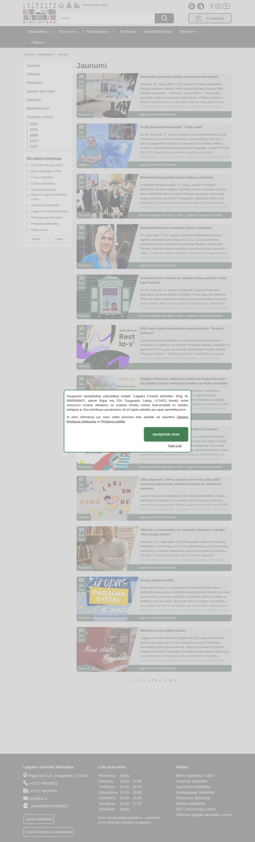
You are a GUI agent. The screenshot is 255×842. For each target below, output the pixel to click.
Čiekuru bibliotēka (43, 183)
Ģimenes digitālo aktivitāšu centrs (49, 197)
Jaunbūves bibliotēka (45, 205)
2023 (34, 141)
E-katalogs (215, 18)
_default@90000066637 (49, 806)
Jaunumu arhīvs (39, 117)
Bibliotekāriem (37, 108)
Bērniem (186, 31)
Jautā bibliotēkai (38, 819)
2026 (34, 124)
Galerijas (33, 100)
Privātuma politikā (113, 421)
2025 (34, 130)
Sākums (28, 54)
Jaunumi (63, 54)
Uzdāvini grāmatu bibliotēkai (48, 832)
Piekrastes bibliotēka (45, 223)
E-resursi (127, 31)
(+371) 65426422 (43, 783)
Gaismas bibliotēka (43, 189)
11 (165, 680)
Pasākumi (34, 83)
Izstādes (33, 74)
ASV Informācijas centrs (47, 165)
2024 (34, 135)
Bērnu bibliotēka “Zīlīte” (195, 776)
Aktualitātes (36, 31)
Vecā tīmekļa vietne (95, 5)
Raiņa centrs (39, 229)
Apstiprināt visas (166, 434)
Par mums (66, 31)
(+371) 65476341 (43, 791)
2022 (34, 146)
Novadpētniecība (158, 31)
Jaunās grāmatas (40, 91)
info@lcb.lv (38, 798)
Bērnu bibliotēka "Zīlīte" (46, 171)
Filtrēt (59, 239)
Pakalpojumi (97, 31)
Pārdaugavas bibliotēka (46, 217)
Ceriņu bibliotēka (42, 177)
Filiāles (37, 42)
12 (170, 680)
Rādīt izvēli (175, 445)
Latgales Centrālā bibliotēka (49, 211)
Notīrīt (36, 239)
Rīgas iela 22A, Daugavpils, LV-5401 (58, 776)
